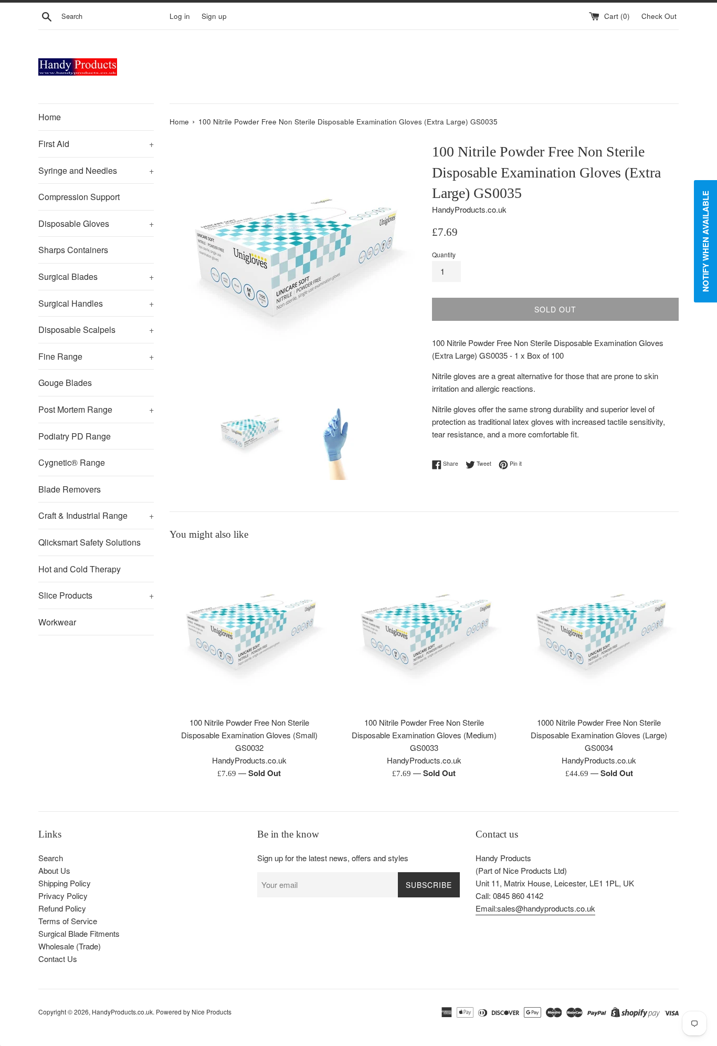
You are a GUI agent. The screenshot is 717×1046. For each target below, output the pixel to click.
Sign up (214, 16)
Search (50, 857)
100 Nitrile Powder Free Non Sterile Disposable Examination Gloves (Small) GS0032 (249, 735)
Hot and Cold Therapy (79, 569)
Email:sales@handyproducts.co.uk (535, 908)
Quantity (444, 254)
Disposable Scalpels (96, 329)
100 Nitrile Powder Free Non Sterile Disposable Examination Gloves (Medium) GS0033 (424, 735)
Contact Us (57, 958)
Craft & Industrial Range (96, 515)
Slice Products (96, 595)
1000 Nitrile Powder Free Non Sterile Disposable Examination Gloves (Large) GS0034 (599, 735)
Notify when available (705, 241)
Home (49, 117)
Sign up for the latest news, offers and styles (332, 857)
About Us (54, 870)
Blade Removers (69, 489)
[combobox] (113, 16)
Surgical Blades (96, 276)
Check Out (660, 16)
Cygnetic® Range (71, 462)
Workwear (57, 622)
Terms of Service (67, 920)
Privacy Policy (63, 895)
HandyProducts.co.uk (122, 1011)
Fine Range (96, 356)
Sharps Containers (73, 250)
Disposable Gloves (96, 223)
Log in (180, 16)
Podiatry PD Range (74, 436)
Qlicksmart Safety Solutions (89, 542)
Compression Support (79, 197)
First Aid (96, 144)
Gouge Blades (65, 382)
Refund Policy (62, 908)
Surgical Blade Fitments (79, 933)
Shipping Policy (64, 882)
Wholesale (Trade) (69, 945)
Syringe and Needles (96, 170)
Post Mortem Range (96, 409)
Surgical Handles (96, 303)
